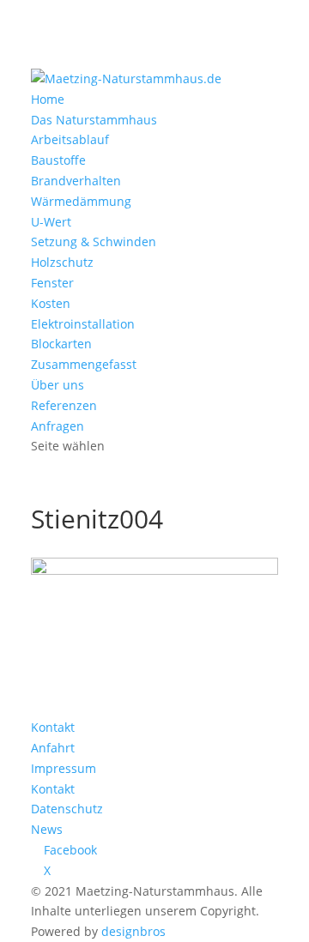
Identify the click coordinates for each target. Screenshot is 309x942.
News (47, 829)
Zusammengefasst (83, 364)
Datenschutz (67, 808)
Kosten (50, 303)
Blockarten (61, 343)
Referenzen (64, 405)
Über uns (57, 385)
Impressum (63, 768)
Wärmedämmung (81, 201)
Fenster (52, 283)
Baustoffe (58, 160)
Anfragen (57, 426)
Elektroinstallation (83, 324)
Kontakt (53, 727)
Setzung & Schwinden (93, 241)
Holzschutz (62, 262)
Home (47, 99)
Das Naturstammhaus (94, 120)
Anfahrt (53, 748)
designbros (133, 931)
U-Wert (51, 222)
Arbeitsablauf (70, 139)
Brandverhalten (76, 180)
